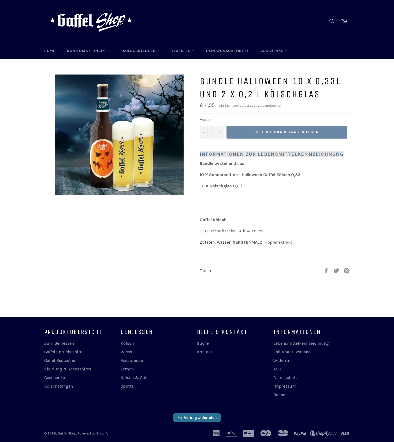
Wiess (126, 351)
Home (49, 51)
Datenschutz (285, 377)
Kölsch (127, 343)
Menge (205, 120)
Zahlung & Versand (292, 351)
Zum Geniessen (59, 343)
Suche (203, 343)
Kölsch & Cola (134, 377)
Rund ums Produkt (87, 51)
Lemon (127, 369)
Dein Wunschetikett (227, 51)
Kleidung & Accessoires (67, 369)
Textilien (181, 51)
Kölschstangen (140, 51)
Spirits (127, 386)
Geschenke (273, 51)
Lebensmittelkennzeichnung (301, 343)
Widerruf (282, 360)
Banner (280, 394)
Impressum (284, 386)
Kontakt (204, 351)
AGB (277, 369)
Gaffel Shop (67, 433)
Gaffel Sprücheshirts (64, 351)
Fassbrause (132, 360)
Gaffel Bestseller (60, 360)
